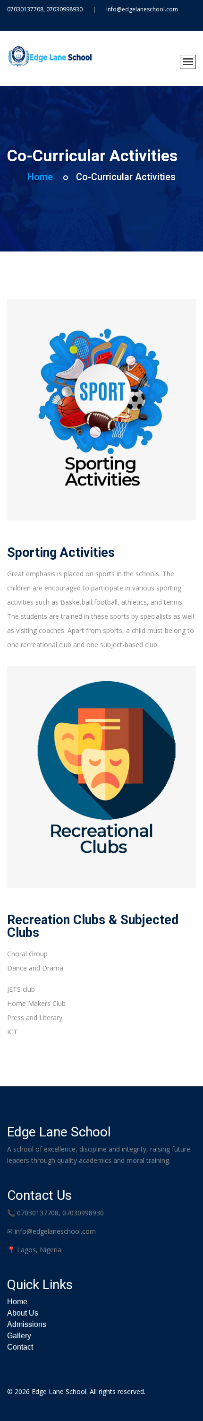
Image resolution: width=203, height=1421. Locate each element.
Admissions (26, 1324)
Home (40, 176)
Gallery (19, 1336)
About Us (22, 1313)
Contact (20, 1347)
